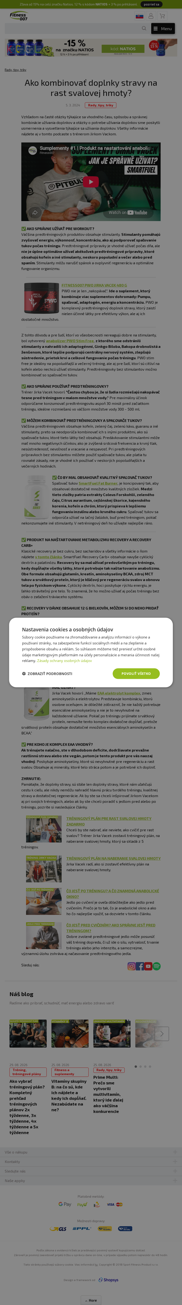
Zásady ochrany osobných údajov (64, 660)
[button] (47, 673)
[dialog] (91, 652)
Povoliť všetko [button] (136, 673)
